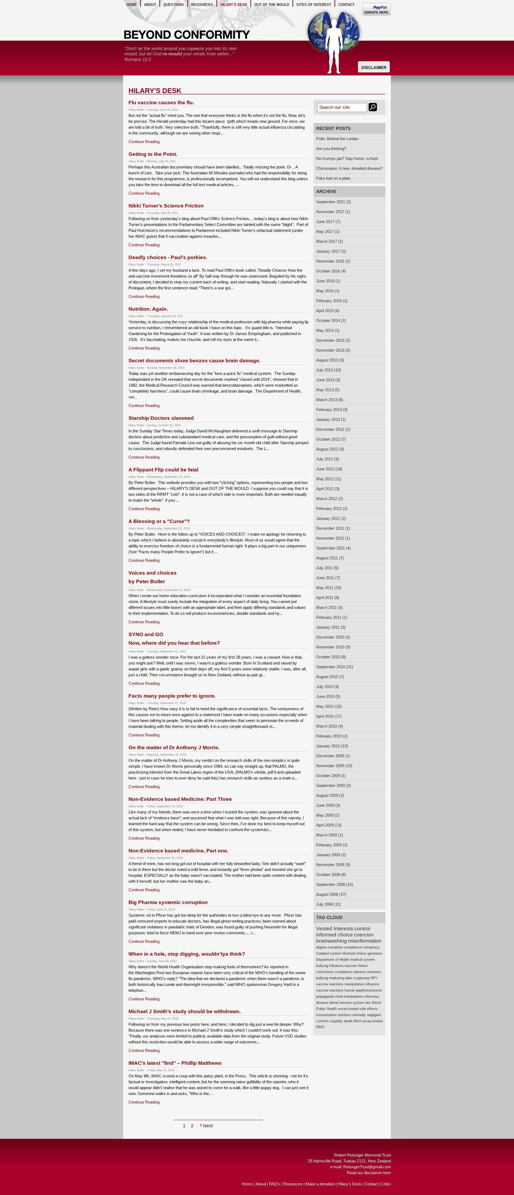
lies (368, 1003)
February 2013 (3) (331, 409)
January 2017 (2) (331, 251)
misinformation (364, 941)
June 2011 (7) (328, 577)
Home (247, 1184)
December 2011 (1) (333, 528)
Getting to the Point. (152, 154)
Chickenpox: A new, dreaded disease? (349, 168)
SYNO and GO (174, 639)
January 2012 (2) (331, 518)
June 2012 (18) (329, 469)
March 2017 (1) (329, 241)
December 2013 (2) (333, 340)
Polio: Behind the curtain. (337, 138)
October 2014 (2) (331, 320)
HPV (373, 978)
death (348, 1021)
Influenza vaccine (342, 966)
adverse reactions (367, 972)
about (150, 5)
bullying (322, 966)
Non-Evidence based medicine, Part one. (178, 851)
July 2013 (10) (328, 370)
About (261, 1184)
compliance (353, 947)
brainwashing (331, 941)
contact (346, 5)
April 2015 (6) (327, 310)
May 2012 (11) (328, 479)
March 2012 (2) (329, 498)
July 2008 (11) (328, 904)
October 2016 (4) (331, 271)
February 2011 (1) (331, 617)
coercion (364, 934)
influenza (372, 984)
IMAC (320, 1027)
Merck (376, 1003)
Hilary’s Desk (349, 1184)
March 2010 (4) (329, 726)
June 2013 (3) (328, 380)
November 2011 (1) (333, 538)
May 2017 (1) (327, 231)
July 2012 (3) (327, 459)
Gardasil (322, 953)
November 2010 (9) (333, 647)
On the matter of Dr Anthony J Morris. (174, 747)
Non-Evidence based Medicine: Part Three (180, 799)
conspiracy (371, 947)
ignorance (374, 953)
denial (333, 1003)
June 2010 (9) (328, 696)
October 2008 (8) (331, 874)
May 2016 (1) (327, 291)
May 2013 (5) (327, 389)
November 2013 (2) (333, 350)
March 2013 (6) (329, 399)
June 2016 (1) (328, 281)
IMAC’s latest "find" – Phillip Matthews (175, 1063)
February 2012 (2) (331, 508)
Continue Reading (144, 141)
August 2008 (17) (331, 894)
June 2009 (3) (328, 805)
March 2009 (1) (329, 835)
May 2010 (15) (329, 706)
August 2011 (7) (330, 558)
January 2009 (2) (331, 854)
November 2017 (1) (333, 211)
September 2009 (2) (333, 785)
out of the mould (271, 5)
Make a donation (320, 1184)
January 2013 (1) (331, 419)
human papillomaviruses (363, 990)
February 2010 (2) (331, 736)
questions (173, 5)
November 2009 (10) (334, 765)
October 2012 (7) (331, 439)
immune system (351, 1003)
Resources (293, 1184)
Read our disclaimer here (369, 1172)
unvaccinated (348, 1009)
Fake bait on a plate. (333, 178)
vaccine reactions (329, 984)
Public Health (326, 1009)
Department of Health (332, 960)
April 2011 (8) (327, 597)
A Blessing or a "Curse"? (159, 521)
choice (362, 966)
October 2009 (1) (331, 775)
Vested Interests (334, 928)
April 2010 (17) (329, 716)
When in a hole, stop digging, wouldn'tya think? (186, 954)
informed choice (334, 934)
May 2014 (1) (327, 330)
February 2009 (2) (331, 845)
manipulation (354, 984)
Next (208, 1125)
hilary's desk (233, 5)
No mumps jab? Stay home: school (347, 158)
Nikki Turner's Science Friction (166, 206)
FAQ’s (274, 1184)
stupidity (336, 1021)
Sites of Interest (313, 5)
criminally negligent (366, 1015)
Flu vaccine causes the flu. (161, 102)
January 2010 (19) (332, 746)
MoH (357, 1021)
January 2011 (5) (331, 627)
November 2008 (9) (333, 864)
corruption (335, 947)
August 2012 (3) (330, 449)
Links (386, 1184)
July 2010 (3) (327, 686)
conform (322, 1021)
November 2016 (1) (333, 261)
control (362, 928)
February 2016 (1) (331, 300)
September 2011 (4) (333, 548)
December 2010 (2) (333, 637)
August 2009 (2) (330, 795)
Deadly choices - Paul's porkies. (167, 257)
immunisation (326, 1015)
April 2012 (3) (327, 488)
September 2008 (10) (334, 884)
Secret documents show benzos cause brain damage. (194, 360)
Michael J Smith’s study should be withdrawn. (184, 1011)
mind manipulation (349, 996)
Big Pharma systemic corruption (168, 902)
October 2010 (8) (331, 657)
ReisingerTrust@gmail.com (367, 1167)
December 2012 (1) (333, 429)
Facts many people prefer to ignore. (172, 696)
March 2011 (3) (329, 607)
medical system (362, 960)
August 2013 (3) (330, 360)
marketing (336, 978)
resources (202, 5)
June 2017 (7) (328, 221)
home (131, 5)
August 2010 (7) (330, 676)
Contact (371, 1184)
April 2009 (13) (329, 825)
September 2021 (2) (333, 201)
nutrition (344, 1015)
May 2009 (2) (327, 815)
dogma (321, 947)
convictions (325, 972)
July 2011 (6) (327, 568)
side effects (369, 1009)
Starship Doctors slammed (161, 418)
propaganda (325, 996)
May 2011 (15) (328, 587)
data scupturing (357, 978)
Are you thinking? (331, 148)
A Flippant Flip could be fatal (163, 469)
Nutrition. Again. (148, 309)
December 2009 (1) (333, 756)
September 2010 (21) (334, 666)
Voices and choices (152, 577)
